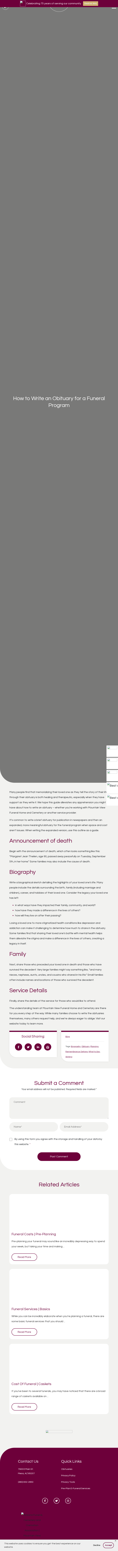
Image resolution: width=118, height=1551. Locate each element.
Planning (94, 1046)
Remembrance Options (76, 1052)
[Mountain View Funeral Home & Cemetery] (59, 1435)
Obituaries (66, 1469)
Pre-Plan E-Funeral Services (75, 1488)
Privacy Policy (68, 1475)
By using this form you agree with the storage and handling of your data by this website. (58, 1142)
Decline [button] (96, 1545)
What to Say (94, 1052)
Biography (76, 1046)
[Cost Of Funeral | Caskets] (59, 1362)
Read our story (90, 4)
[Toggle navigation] (114, 7)
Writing (68, 1057)
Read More (24, 1257)
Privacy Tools (68, 1482)
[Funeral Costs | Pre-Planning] (59, 1212)
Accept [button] (108, 1545)
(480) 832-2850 (25, 1482)
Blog (67, 1036)
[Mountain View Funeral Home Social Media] (45, 1501)
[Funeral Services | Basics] (59, 1287)
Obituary (85, 1046)
